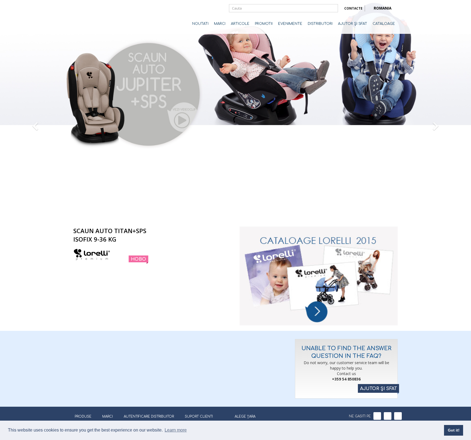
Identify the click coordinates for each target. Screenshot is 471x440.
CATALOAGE (384, 24)
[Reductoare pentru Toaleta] (258, 214)
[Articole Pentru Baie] (235, 214)
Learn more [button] (176, 430)
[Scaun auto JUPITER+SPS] (216, 214)
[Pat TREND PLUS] (228, 214)
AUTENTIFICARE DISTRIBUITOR (149, 416)
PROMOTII (264, 24)
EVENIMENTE (290, 24)
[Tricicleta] (251, 214)
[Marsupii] (239, 214)
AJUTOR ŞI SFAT (352, 24)
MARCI (219, 24)
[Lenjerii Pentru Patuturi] (232, 214)
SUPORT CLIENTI (199, 416)
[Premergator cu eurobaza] (247, 214)
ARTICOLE (240, 24)
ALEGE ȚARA (245, 416)
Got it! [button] (454, 430)
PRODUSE (83, 416)
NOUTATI (200, 24)
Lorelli (95, 17)
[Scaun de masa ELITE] (220, 214)
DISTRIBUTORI (320, 24)
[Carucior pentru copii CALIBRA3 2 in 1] (212, 214)
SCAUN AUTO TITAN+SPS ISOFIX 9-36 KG (109, 235)
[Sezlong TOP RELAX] (243, 214)
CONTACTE (353, 8)
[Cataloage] (319, 276)
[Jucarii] (254, 214)
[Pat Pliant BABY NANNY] (224, 214)
